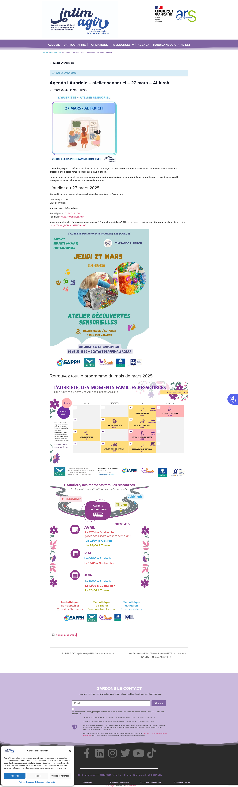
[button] (69, 751)
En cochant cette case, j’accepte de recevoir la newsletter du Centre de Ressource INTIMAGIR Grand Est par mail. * (118, 713)
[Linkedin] (100, 753)
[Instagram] (112, 753)
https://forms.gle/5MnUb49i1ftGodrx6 (68, 225)
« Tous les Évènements (62, 62)
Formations (99, 44)
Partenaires (87, 782)
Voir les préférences (60, 776)
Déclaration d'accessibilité (119, 782)
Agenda (143, 44)
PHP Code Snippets (108, 786)
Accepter (15, 776)
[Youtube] (138, 753)
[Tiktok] (151, 753)
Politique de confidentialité (45, 782)
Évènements (55, 53)
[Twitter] (125, 753)
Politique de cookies (26, 782)
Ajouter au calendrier (66, 634)
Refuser (37, 776)
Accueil (54, 44)
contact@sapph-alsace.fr (71, 217)
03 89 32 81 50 (72, 213)
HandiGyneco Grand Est (171, 44)
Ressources (121, 44)
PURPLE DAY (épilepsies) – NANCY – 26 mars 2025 (87, 653)
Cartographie (75, 44)
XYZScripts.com (130, 786)
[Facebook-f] (87, 753)
